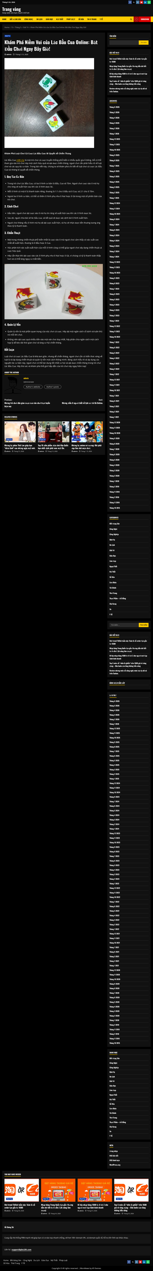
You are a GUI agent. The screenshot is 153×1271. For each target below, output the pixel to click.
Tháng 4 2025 (114, 181)
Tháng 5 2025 (114, 176)
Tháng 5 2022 (114, 353)
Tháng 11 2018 (115, 491)
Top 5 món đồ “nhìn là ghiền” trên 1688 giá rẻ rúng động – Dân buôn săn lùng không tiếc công (128, 82)
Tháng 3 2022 (114, 363)
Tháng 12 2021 (115, 379)
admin (8, 54)
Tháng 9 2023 (114, 278)
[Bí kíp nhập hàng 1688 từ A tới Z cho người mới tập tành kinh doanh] (95, 1190)
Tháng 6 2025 (114, 171)
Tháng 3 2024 (114, 246)
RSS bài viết (114, 1155)
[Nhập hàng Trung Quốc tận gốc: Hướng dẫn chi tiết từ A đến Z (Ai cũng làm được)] (58, 1190)
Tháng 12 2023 (115, 262)
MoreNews (84, 1268)
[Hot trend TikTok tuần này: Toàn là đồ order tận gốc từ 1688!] (21, 1190)
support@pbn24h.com (21, 1249)
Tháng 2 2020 (114, 475)
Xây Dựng (113, 603)
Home (4, 19)
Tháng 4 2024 (114, 240)
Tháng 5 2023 (114, 299)
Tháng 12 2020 (115, 422)
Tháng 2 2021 (114, 411)
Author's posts (52, 387)
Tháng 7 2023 (114, 288)
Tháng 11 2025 (115, 144)
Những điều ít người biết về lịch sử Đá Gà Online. (82, 401)
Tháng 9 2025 (114, 155)
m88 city (20, 160)
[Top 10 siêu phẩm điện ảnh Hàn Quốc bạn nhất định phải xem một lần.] (53, 431)
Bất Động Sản (15, 19)
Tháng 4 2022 (114, 358)
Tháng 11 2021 (115, 385)
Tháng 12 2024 (115, 203)
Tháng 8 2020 (114, 443)
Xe (110, 609)
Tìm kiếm (113, 36)
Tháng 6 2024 (114, 230)
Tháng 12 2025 (115, 139)
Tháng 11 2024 (115, 208)
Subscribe (145, 19)
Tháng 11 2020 (115, 427)
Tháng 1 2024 (114, 256)
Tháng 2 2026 (114, 128)
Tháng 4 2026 (114, 117)
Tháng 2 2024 (114, 251)
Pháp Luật (71, 19)
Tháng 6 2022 (114, 347)
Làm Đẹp (113, 561)
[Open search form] (131, 19)
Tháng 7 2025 (114, 165)
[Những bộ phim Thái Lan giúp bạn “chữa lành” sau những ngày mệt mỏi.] (20, 431)
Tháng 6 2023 (114, 294)
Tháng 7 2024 (114, 224)
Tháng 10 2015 (115, 508)
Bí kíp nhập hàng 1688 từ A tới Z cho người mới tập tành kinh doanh (93, 1206)
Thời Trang (91, 19)
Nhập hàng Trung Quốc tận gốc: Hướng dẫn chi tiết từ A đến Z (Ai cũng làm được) (128, 67)
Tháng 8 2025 (114, 160)
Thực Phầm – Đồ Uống (118, 598)
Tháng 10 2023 (115, 272)
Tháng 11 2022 (115, 331)
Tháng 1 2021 (114, 417)
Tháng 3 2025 (114, 187)
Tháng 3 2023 (114, 310)
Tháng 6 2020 (115, 454)
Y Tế (101, 19)
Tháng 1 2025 (114, 198)
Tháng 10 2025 (115, 149)
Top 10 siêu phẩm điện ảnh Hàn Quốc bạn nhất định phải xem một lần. (53, 447)
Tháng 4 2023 (114, 304)
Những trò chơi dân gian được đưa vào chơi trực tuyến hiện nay (27, 403)
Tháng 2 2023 (114, 315)
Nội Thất (59, 19)
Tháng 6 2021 (114, 401)
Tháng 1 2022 (114, 374)
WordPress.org (115, 1164)
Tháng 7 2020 (114, 449)
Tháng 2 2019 (114, 486)
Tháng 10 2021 (115, 390)
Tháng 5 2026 (114, 112)
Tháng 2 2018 (114, 497)
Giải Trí (7, 36)
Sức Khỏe (113, 582)
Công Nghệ (28, 19)
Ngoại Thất (113, 566)
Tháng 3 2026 (114, 123)
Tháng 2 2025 (114, 192)
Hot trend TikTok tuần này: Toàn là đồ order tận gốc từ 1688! (19, 1206)
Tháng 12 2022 (115, 326)
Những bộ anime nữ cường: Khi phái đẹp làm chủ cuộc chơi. (86, 447)
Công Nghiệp (114, 534)
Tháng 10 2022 (115, 336)
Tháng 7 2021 (114, 395)
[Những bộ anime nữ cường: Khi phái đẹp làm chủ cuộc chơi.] (87, 431)
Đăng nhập (114, 1151)
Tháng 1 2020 (114, 481)
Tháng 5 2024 (114, 235)
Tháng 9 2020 (115, 438)
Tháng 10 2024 (115, 213)
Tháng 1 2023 (114, 320)
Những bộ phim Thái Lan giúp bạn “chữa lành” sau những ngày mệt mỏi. (19, 447)
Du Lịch (39, 19)
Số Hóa (81, 19)
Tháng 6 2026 (115, 107)
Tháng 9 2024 (114, 219)
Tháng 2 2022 (114, 369)
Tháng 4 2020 (114, 465)
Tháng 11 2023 (115, 267)
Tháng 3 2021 (114, 406)
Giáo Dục (49, 19)
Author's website (33, 387)
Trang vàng (11, 9)
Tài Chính (113, 587)
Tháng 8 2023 (114, 283)
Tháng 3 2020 (114, 470)
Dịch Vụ (112, 539)
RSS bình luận (115, 1160)
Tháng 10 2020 (115, 433)
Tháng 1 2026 (114, 133)
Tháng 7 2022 (114, 342)
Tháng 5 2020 (114, 459)
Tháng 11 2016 (115, 502)
